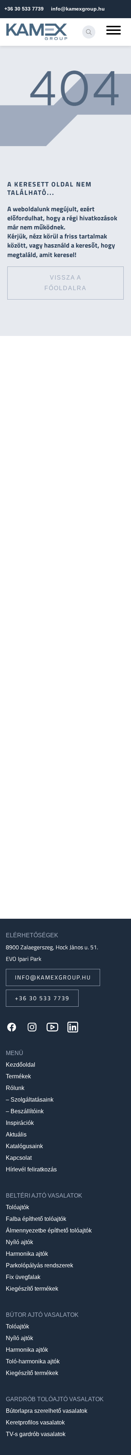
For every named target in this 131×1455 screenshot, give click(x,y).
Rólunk (15, 1088)
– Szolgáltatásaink (29, 1100)
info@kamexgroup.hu (78, 9)
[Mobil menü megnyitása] (113, 32)
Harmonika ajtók (27, 1254)
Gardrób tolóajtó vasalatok (55, 1399)
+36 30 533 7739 (24, 9)
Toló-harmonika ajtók (33, 1361)
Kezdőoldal (20, 1065)
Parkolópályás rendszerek (39, 1265)
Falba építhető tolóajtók (36, 1219)
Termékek (18, 1076)
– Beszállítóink (25, 1111)
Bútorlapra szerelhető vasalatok (46, 1411)
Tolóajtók (17, 1207)
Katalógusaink (24, 1146)
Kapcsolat (19, 1158)
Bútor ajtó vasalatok (42, 1315)
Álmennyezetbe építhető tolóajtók (49, 1230)
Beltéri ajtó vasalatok (44, 1196)
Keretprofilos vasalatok (35, 1422)
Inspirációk (20, 1123)
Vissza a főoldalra (65, 282)
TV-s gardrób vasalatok (36, 1434)
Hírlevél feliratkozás (31, 1169)
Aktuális (16, 1134)
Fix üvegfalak (23, 1277)
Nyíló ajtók (19, 1242)
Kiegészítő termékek (32, 1289)
